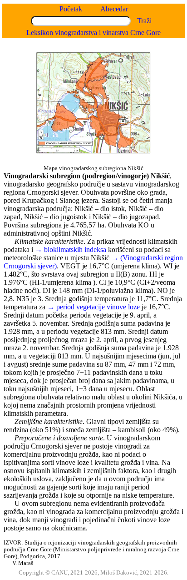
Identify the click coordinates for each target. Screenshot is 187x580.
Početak (70, 9)
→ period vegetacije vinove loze (93, 307)
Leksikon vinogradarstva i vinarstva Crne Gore (93, 32)
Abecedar (114, 9)
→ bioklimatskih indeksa (71, 249)
